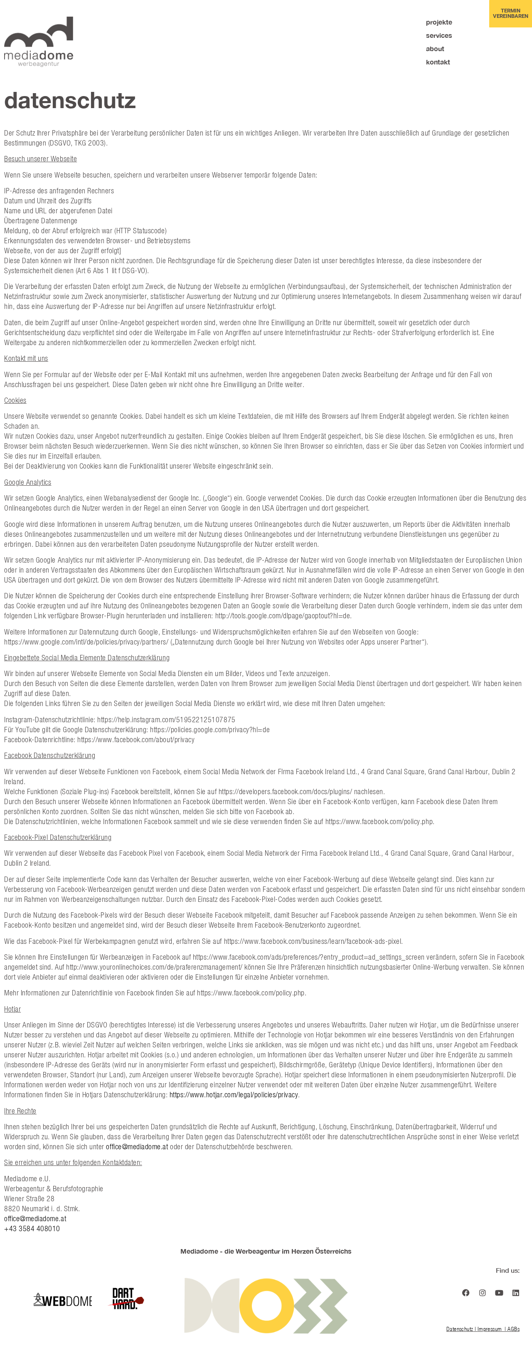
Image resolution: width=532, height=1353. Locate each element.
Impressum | (493, 1329)
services (439, 35)
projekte (439, 22)
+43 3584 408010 (32, 1228)
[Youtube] (499, 1292)
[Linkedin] (516, 1292)
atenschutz (461, 1329)
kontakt (438, 62)
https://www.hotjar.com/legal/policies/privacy (234, 1094)
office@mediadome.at (138, 1146)
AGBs (513, 1329)
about (435, 48)
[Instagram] (482, 1292)
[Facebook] (466, 1292)
